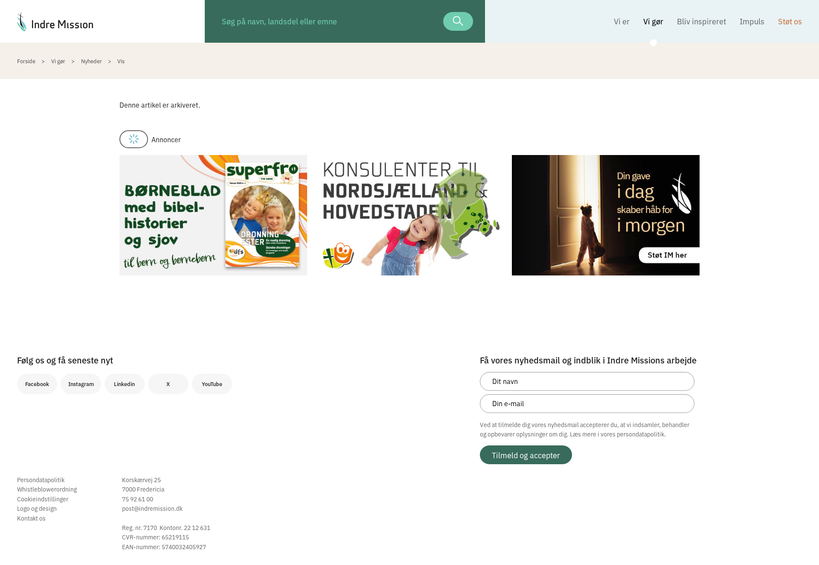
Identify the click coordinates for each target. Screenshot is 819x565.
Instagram (81, 383)
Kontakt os (31, 518)
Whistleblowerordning (47, 489)
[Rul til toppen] (801, 540)
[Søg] (458, 21)
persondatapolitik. (641, 434)
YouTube (212, 383)
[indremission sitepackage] (102, 21)
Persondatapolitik (40, 479)
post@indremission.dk (152, 508)
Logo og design (37, 508)
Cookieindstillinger (42, 499)
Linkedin (124, 383)
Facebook (37, 383)
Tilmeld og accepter (526, 454)
